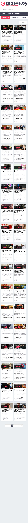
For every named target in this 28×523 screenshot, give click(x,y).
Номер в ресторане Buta (6, 270)
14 (19, 425)
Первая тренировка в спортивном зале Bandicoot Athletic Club (19, 32)
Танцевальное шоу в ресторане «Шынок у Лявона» (6, 52)
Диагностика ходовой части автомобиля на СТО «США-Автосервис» (20, 191)
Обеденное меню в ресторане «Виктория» (7, 370)
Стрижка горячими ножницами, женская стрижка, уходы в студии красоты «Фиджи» (19, 272)
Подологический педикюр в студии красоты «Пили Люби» (19, 72)
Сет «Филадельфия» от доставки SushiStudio (19, 310)
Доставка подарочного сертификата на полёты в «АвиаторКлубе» (19, 370)
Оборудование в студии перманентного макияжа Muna (19, 251)
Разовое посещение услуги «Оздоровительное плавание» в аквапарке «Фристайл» (19, 53)
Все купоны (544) (5, 17)
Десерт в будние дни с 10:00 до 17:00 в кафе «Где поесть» (7, 131)
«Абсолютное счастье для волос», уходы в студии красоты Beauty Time (7, 72)
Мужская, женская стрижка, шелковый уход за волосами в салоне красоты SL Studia (20, 232)
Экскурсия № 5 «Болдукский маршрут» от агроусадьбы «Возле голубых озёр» (20, 291)
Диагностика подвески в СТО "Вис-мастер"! (19, 350)
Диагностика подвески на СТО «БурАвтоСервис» (7, 171)
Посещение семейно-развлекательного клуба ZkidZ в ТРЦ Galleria (7, 191)
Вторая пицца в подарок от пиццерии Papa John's (7, 291)
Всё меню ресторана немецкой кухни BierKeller (19, 330)
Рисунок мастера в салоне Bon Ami (7, 330)
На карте (24, 22)
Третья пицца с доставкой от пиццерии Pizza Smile (19, 390)
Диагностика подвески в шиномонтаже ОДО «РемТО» (19, 211)
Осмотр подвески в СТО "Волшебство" (6, 350)
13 (17, 425)
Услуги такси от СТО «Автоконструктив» (6, 151)
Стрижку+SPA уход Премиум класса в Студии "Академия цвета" (7, 211)
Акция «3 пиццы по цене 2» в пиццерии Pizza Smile (20, 111)
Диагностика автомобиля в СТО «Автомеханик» (19, 151)
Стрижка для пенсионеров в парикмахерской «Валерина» (7, 410)
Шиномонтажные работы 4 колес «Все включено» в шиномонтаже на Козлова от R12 (20, 92)
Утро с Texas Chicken (6, 310)
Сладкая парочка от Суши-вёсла (7, 251)
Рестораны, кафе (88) (15, 17)
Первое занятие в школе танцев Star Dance (6, 91)
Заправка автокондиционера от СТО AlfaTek (7, 390)
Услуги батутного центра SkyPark (19, 171)
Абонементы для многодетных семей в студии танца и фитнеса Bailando (19, 132)
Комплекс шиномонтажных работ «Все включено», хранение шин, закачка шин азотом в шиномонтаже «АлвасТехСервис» (7, 33)
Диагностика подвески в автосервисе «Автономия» (7, 111)
